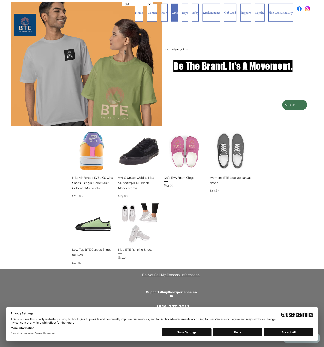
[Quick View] (93, 151)
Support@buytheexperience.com (171, 294)
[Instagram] (307, 9)
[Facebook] (299, 9)
